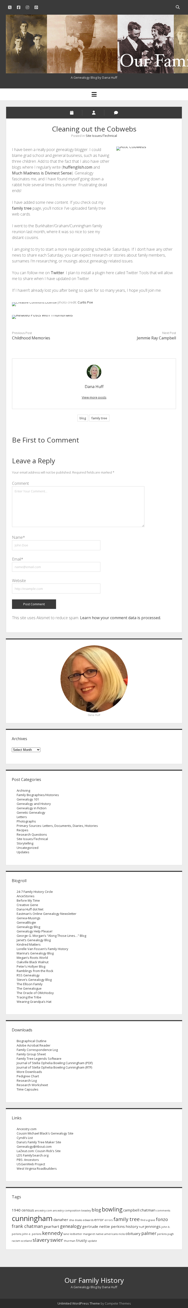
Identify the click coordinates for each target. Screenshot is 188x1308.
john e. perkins (31, 1234)
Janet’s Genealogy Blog (34, 940)
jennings (153, 1226)
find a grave (148, 1220)
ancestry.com (43, 1210)
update (92, 1241)
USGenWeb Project (31, 1164)
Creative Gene (27, 905)
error (99, 1219)
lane (66, 1234)
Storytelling (25, 843)
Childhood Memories (31, 338)
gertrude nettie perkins (103, 1226)
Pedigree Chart (28, 1076)
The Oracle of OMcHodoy (35, 993)
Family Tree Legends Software (39, 1058)
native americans (107, 1234)
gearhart (51, 1226)
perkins (162, 1234)
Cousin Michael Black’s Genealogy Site (45, 1133)
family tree (22, 208)
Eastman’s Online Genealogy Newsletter (46, 913)
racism (16, 1241)
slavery (41, 1239)
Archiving (23, 790)
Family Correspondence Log (37, 1050)
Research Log (27, 1080)
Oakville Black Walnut (32, 962)
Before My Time (28, 900)
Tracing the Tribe (29, 997)
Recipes (22, 830)
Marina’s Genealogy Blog (35, 953)
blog (83, 418)
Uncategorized (27, 847)
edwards (88, 1220)
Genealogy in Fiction (32, 808)
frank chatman (27, 1226)
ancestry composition (67, 1210)
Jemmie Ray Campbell (156, 338)
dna (71, 1220)
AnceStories (26, 896)
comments (163, 1210)
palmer (148, 1233)
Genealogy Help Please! (34, 931)
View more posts (94, 397)
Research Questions (32, 834)
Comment (20, 483)
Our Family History (94, 1280)
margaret (89, 1234)
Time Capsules (27, 1089)
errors (109, 1220)
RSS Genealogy (28, 975)
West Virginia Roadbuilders (37, 1168)
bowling (112, 1209)
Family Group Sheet (31, 1054)
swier (56, 1239)
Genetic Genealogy (31, 812)
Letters (22, 817)
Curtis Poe (85, 302)
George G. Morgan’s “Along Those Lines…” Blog (51, 935)
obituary (133, 1233)
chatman (147, 1210)
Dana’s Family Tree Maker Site (39, 1142)
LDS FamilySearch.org (32, 1155)
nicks (121, 1234)
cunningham (32, 1218)
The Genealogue (29, 988)
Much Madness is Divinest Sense (42, 173)
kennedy (52, 1233)
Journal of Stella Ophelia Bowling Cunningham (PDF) (55, 1063)
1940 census (23, 1210)
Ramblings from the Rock (35, 971)
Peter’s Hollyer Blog (31, 966)
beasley (86, 1210)
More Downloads (29, 1072)
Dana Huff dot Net (30, 909)
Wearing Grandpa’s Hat (34, 1001)
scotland (26, 1241)
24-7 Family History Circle (35, 891)
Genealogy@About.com (34, 1146)
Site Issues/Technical (101, 135)
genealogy (71, 1226)
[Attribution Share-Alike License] (34, 302)
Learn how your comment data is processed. (120, 617)
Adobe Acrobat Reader (33, 1045)
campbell (131, 1210)
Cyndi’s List (25, 1137)
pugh (170, 1234)
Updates (23, 852)
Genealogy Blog (28, 927)
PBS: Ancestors (28, 1159)
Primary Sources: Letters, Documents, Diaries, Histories (57, 825)
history (132, 1226)
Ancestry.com (26, 1129)
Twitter (57, 272)
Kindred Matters (29, 944)
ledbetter (76, 1234)
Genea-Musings (28, 918)
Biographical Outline (32, 1041)
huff (141, 1227)
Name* (18, 537)
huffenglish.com (77, 167)
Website (19, 580)
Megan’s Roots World (32, 957)
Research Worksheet (32, 1085)
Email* (17, 559)
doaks (78, 1220)
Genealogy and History (34, 803)
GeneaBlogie (26, 922)
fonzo (162, 1219)
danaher (60, 1219)
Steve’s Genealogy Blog (34, 979)
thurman (69, 1241)
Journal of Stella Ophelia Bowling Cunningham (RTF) (54, 1067)
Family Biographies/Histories (38, 795)
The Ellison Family (30, 984)
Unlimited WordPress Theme (79, 1303)
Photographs (26, 821)
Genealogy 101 (28, 799)
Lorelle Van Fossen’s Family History (42, 949)
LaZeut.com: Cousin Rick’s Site (39, 1151)
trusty (81, 1240)
